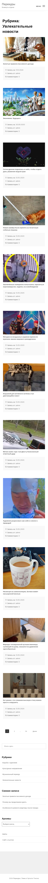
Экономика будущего (12, 118)
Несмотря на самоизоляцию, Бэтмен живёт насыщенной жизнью (20, 593)
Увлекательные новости (11, 780)
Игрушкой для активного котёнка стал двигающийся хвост (18, 395)
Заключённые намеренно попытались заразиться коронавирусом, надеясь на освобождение (23, 286)
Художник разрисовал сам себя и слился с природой (20, 522)
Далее (35, 731)
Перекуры (8, 4)
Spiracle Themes (33, 878)
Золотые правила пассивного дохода (18, 64)
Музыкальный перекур (11, 774)
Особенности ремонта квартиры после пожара (20, 808)
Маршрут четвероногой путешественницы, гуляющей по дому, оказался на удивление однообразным (20, 647)
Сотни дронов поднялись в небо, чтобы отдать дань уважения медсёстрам (22, 170)
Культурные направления (12, 769)
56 (26, 731)
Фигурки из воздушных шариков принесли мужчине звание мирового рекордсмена (20, 338)
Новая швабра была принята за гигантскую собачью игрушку (20, 229)
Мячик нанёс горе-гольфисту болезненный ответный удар (20, 453)
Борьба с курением (9, 763)
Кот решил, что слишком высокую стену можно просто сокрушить (22, 701)
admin (18, 73)
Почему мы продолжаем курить (14, 802)
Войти (4, 834)
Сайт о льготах (8, 840)
